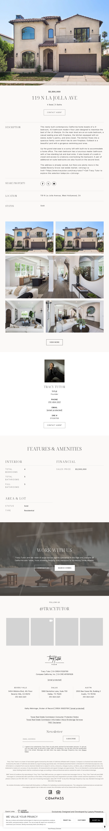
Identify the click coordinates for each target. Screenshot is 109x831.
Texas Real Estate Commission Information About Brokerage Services (54, 720)
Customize (82, 820)
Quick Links (10, 811)
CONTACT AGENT (54, 425)
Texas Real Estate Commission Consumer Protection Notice (54, 717)
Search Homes (65, 568)
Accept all (96, 820)
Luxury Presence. (96, 812)
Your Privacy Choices (54, 828)
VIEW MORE (55, 342)
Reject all (67, 820)
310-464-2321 (54, 402)
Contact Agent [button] (54, 112)
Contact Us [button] (43, 568)
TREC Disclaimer (54, 723)
